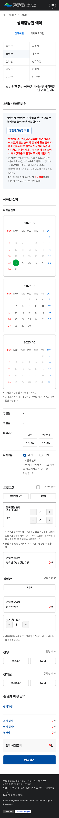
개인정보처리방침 (23, 811)
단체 (47, 455)
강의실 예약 (50, 673)
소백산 (9, 53)
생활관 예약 (50, 578)
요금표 (43, 496)
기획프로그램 (37, 33)
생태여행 (19, 33)
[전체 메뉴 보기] (52, 5)
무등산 (9, 69)
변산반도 (36, 76)
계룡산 (35, 53)
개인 (30, 455)
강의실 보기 (16, 683)
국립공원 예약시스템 (19, 5)
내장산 (9, 76)
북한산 (9, 46)
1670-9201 (25, 788)
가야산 (35, 69)
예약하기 (29, 760)
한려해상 (36, 61)
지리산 (35, 46)
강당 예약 (51, 651)
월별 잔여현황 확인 (19, 130)
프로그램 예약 (48, 487)
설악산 (9, 61)
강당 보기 (16, 661)
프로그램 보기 (16, 496)
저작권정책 (9, 811)
